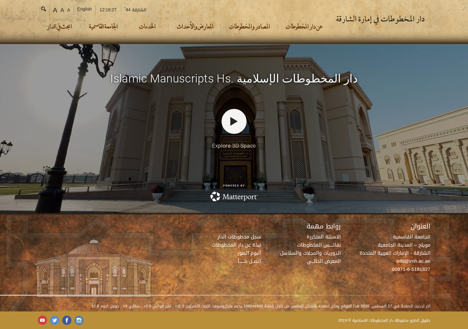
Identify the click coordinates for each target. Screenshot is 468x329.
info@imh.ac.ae (413, 261)
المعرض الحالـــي (324, 261)
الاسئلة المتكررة (324, 237)
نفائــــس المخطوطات (319, 245)
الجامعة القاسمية (103, 26)
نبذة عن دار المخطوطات (236, 245)
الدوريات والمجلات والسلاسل (310, 253)
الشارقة (135, 10)
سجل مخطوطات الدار (239, 237)
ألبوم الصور (249, 253)
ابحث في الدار (59, 26)
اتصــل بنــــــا (249, 261)
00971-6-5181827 (411, 269)
